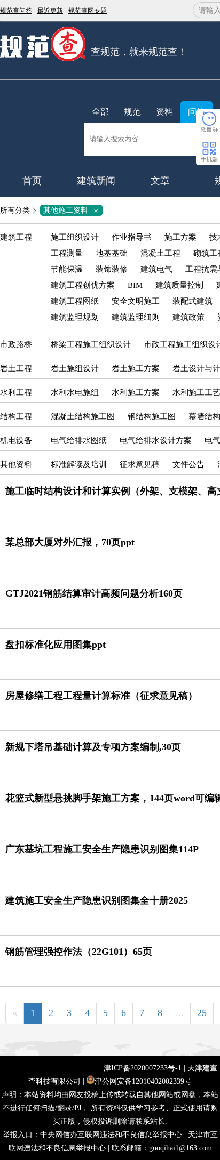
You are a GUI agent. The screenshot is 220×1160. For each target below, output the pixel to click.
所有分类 (15, 210)
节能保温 (67, 269)
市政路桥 (16, 344)
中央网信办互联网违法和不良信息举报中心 (111, 1135)
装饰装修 (112, 269)
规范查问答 (16, 10)
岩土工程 (16, 368)
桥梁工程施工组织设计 (91, 344)
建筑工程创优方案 (83, 285)
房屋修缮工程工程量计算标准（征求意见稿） (101, 695)
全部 (100, 111)
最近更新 (50, 10)
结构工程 (16, 416)
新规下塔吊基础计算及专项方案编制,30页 (93, 747)
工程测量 (67, 253)
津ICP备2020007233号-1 (143, 1068)
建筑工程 (16, 237)
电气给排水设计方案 (156, 440)
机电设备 (16, 440)
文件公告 (188, 464)
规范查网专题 (87, 10)
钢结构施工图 (152, 416)
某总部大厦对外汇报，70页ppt (70, 542)
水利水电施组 (75, 392)
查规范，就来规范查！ (139, 51)
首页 (32, 180)
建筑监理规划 (75, 317)
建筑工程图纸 (75, 301)
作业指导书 (132, 237)
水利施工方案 (136, 392)
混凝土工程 (160, 253)
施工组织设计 (75, 237)
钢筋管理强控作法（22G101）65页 (78, 951)
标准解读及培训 (79, 464)
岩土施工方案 (136, 368)
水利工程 (16, 392)
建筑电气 (156, 269)
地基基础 (112, 253)
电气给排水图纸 (79, 440)
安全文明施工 (136, 301)
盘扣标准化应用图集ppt (55, 644)
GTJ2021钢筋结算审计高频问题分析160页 (94, 593)
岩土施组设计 (75, 368)
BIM (135, 285)
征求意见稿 (140, 464)
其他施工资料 (72, 210)
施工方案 (180, 237)
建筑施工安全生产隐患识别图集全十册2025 (96, 900)
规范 (132, 111)
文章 (160, 180)
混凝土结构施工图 (83, 416)
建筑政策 (188, 317)
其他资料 (16, 464)
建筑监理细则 (136, 317)
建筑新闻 (96, 180)
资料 (164, 111)
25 (202, 1013)
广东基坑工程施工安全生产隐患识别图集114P (102, 849)
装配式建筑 (192, 301)
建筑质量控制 (179, 285)
